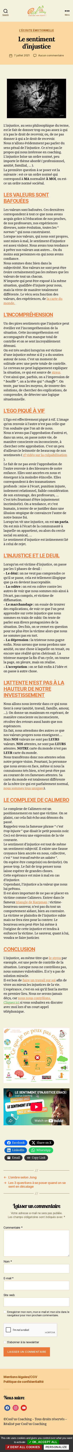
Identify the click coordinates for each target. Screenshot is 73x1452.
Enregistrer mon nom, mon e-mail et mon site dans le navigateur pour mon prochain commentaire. (38, 1313)
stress (56, 373)
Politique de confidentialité (23, 1381)
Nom (8, 1261)
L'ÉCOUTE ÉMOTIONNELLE (36, 30)
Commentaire (13, 1227)
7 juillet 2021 (22, 55)
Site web (9, 1295)
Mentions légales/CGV (20, 1377)
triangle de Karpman (31, 902)
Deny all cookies (25, 1447)
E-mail (9, 1278)
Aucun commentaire (51, 55)
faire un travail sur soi (39, 980)
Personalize (56, 1447)
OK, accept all (44, 1442)
